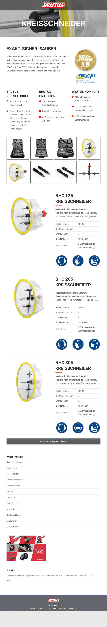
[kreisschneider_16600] (18, 172)
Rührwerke (11, 491)
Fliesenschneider (13, 486)
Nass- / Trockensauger (16, 462)
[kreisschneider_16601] (89, 148)
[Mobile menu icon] (102, 5)
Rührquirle (11, 497)
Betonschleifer (13, 474)
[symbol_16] (78, 261)
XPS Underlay (12, 527)
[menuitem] (32, 608)
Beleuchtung (12, 509)
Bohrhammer (12, 468)
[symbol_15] (78, 427)
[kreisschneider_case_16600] (65, 148)
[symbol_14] (61, 261)
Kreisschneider (13, 503)
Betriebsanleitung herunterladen (53, 441)
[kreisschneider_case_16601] (42, 148)
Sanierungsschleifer (15, 480)
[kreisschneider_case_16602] (18, 148)
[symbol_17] (94, 261)
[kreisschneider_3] (42, 172)
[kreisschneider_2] (65, 172)
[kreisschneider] (89, 172)
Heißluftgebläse (13, 515)
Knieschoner (12, 521)
